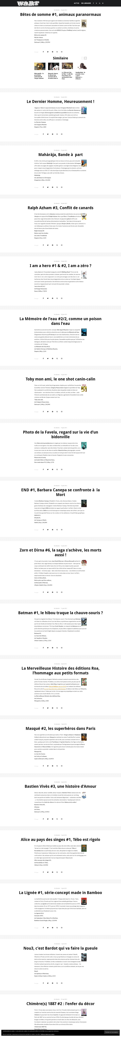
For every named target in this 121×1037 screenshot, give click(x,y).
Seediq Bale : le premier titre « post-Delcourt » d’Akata (80, 76)
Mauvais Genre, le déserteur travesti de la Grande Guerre (53, 76)
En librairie (86, 3)
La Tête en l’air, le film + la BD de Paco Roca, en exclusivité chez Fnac (67, 76)
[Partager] (43, 51)
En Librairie (56, 10)
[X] (96, 3)
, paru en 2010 (57, 686)
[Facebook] (93, 3)
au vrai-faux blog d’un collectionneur (55, 689)
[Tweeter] (47, 51)
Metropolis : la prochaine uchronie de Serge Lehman (39, 76)
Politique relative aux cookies (47, 1034)
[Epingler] (52, 51)
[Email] (61, 51)
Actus (76, 3)
